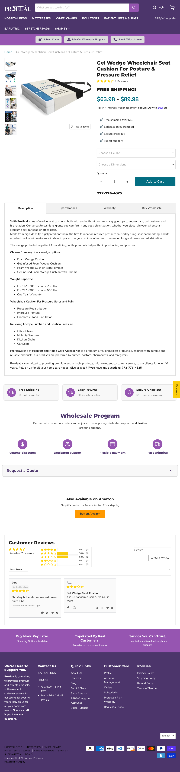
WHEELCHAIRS (66, 18)
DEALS (29, 754)
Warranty (109, 208)
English (166, 735)
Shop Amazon (79, 693)
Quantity (102, 173)
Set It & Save (78, 688)
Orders (108, 687)
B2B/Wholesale (165, 18)
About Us (76, 673)
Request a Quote (114, 707)
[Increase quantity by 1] (127, 181)
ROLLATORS (90, 18)
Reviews (76, 678)
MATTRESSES (41, 18)
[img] (35, 591)
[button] (11, 64)
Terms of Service (147, 688)
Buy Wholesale (152, 208)
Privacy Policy (145, 673)
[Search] (134, 8)
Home (8, 52)
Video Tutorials (79, 708)
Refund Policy (145, 683)
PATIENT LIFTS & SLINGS (121, 18)
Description (25, 208)
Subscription (111, 692)
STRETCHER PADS (37, 29)
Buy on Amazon (90, 514)
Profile (108, 673)
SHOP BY (61, 29)
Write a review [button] (159, 558)
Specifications (68, 208)
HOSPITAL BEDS (15, 18)
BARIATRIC (12, 29)
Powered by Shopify (14, 761)
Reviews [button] (177, 389)
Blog (73, 683)
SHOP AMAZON (12, 754)
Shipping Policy (146, 678)
